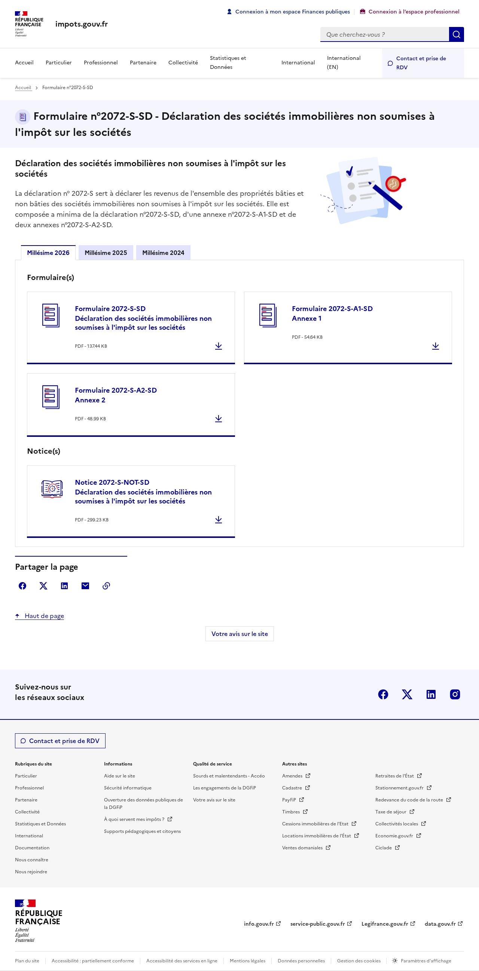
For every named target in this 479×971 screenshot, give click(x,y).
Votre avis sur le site (239, 633)
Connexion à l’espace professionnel (414, 12)
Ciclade (384, 847)
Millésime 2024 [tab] (163, 252)
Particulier (59, 63)
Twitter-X (407, 694)
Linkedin (431, 694)
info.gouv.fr (259, 924)
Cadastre (292, 788)
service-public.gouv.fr (317, 924)
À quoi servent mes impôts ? (134, 819)
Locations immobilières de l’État (317, 835)
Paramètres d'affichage (426, 961)
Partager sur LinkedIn (64, 585)
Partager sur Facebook (22, 585)
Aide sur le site (119, 776)
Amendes (292, 776)
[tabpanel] (239, 405)
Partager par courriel (85, 585)
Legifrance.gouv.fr (384, 924)
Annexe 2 (116, 395)
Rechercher (456, 34)
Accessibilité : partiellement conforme (93, 961)
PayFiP (289, 800)
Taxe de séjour (391, 812)
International (298, 63)
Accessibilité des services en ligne (181, 961)
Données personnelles (301, 961)
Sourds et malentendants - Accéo (229, 776)
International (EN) (344, 62)
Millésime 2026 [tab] (48, 252)
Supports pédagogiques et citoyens (142, 831)
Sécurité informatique (128, 788)
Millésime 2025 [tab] (106, 252)
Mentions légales (247, 961)
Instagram (455, 694)
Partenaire (143, 63)
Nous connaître (31, 859)
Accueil (24, 63)
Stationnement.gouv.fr (400, 788)
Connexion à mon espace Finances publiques (292, 12)
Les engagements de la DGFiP (224, 788)
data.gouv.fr (440, 924)
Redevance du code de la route (409, 800)
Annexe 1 (332, 313)
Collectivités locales (397, 824)
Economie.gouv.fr (394, 835)
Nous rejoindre (31, 871)
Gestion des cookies (359, 961)
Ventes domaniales (303, 847)
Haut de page (43, 615)
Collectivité (183, 63)
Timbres (291, 812)
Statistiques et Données (228, 62)
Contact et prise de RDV (421, 63)
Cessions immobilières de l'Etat (316, 824)
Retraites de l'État (395, 776)
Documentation (32, 847)
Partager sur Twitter (43, 585)
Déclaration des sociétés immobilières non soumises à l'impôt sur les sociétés (143, 318)
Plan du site (27, 961)
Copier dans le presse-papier (106, 585)
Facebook (383, 694)
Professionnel (101, 63)
